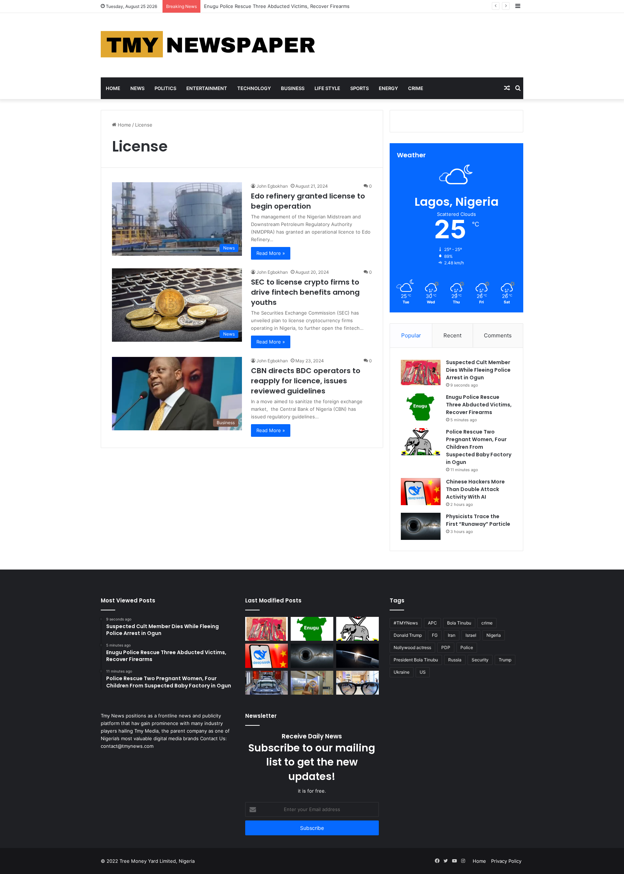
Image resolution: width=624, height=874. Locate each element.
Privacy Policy (506, 861)
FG (435, 635)
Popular (411, 335)
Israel (470, 635)
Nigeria (493, 635)
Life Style (327, 88)
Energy (388, 88)
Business (292, 88)
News (137, 88)
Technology (254, 88)
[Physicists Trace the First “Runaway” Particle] (421, 526)
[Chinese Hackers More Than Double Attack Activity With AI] (421, 491)
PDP (445, 647)
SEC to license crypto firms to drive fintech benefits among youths (305, 292)
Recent (452, 335)
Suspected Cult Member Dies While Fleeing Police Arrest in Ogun (478, 370)
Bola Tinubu (459, 623)
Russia (455, 659)
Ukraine (402, 672)
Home (113, 88)
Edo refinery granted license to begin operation (308, 201)
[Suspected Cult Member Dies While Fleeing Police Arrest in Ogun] (421, 372)
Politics (165, 88)
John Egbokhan (272, 186)
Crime (415, 88)
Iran (451, 635)
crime (487, 623)
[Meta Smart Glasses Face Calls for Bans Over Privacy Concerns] (357, 683)
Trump (505, 659)
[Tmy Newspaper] (209, 45)
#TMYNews (406, 623)
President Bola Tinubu (416, 659)
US (423, 672)
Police (466, 647)
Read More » (270, 253)
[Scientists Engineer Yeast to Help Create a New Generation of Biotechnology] (312, 683)
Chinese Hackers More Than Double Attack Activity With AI (475, 489)
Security (480, 659)
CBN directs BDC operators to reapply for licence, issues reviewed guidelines (305, 381)
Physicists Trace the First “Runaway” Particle (478, 520)
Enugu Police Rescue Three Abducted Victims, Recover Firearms (479, 404)
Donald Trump (408, 635)
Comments (498, 335)
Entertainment (206, 88)
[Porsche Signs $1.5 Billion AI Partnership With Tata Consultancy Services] (266, 683)
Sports (359, 88)
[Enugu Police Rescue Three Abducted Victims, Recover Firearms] (421, 407)
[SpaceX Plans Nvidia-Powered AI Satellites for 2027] (357, 656)
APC (432, 623)
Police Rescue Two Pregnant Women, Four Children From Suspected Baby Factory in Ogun (478, 447)
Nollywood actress (412, 647)
